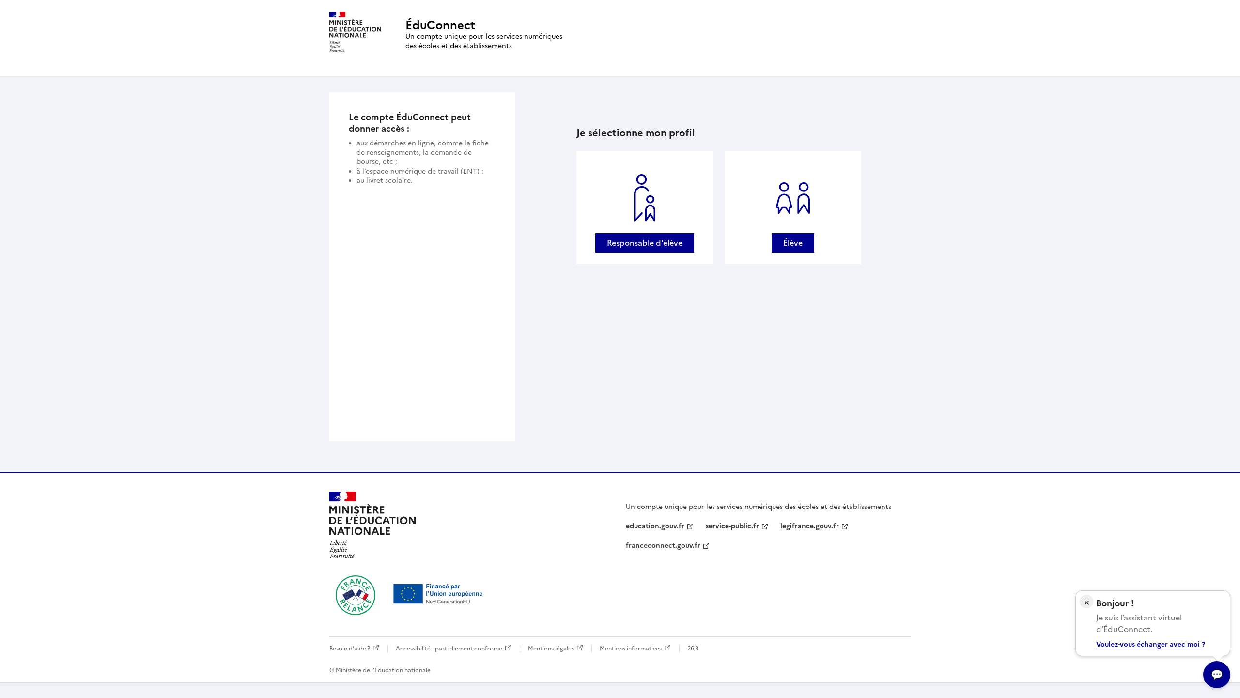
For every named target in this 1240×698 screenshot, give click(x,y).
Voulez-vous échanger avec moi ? (1150, 644)
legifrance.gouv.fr (809, 526)
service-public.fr (732, 526)
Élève (793, 243)
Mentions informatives (631, 648)
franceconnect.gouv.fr (663, 545)
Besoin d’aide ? (349, 648)
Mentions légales (551, 648)
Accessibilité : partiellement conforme (449, 648)
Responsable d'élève (644, 243)
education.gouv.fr (655, 526)
